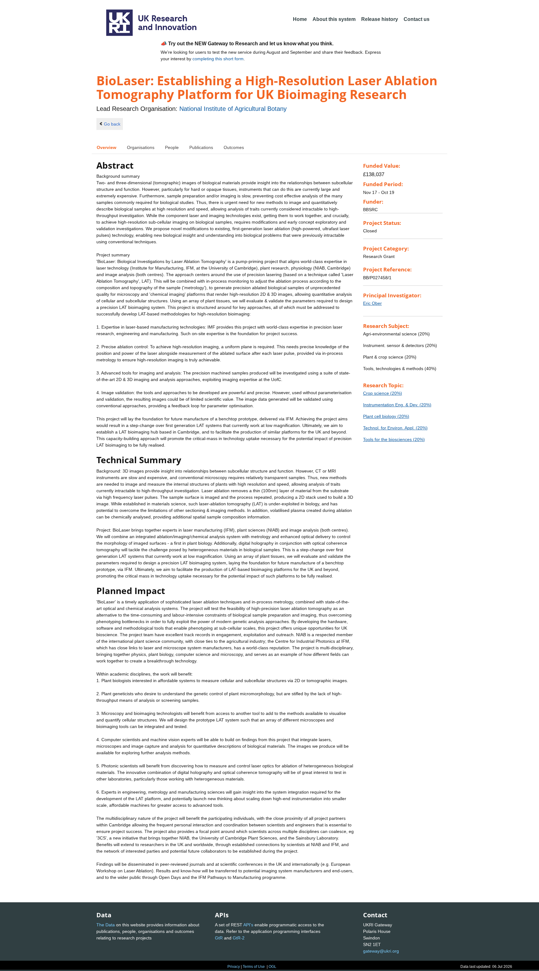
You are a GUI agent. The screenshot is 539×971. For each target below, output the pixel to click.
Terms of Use (254, 966)
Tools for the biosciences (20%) (394, 439)
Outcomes (234, 147)
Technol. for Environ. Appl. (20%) (395, 427)
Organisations (140, 147)
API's (248, 924)
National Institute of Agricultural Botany (233, 108)
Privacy (233, 966)
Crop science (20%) (382, 393)
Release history (379, 19)
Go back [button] (112, 123)
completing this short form (218, 58)
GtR (219, 937)
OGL (272, 966)
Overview (106, 147)
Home (300, 19)
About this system (334, 19)
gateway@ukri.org (381, 951)
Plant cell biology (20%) (386, 416)
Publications (201, 147)
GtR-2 (239, 937)
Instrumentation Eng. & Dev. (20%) (397, 404)
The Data (105, 924)
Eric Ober (372, 303)
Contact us (417, 19)
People (172, 147)
